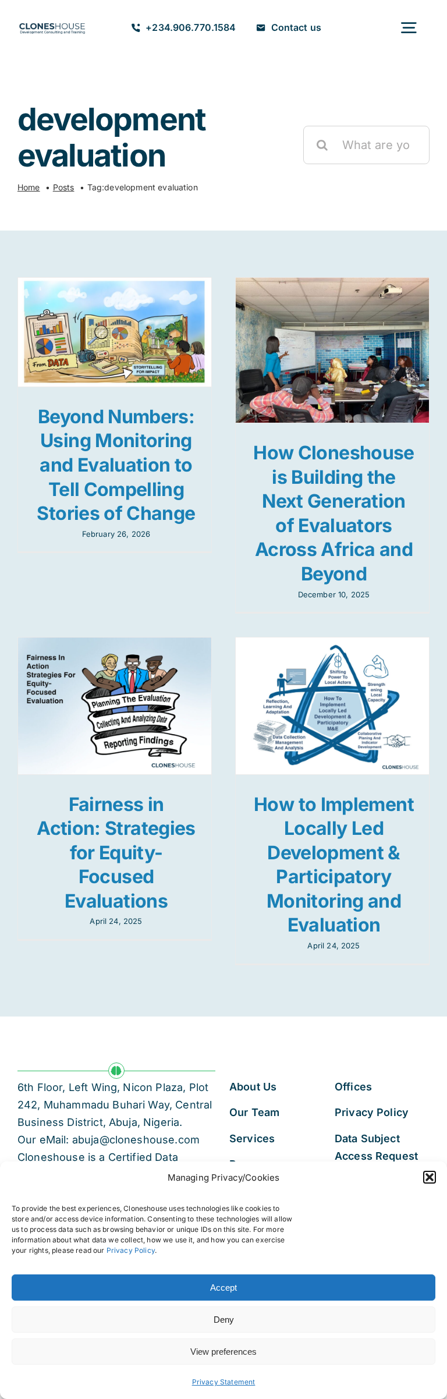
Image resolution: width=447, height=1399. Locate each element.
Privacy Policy (131, 1250)
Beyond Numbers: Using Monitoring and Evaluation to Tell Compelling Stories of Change (116, 465)
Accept (223, 1287)
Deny (224, 1319)
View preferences (223, 1352)
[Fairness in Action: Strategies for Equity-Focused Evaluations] (114, 705)
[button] (429, 1177)
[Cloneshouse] (52, 23)
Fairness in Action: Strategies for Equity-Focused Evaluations (116, 852)
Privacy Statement (224, 1381)
